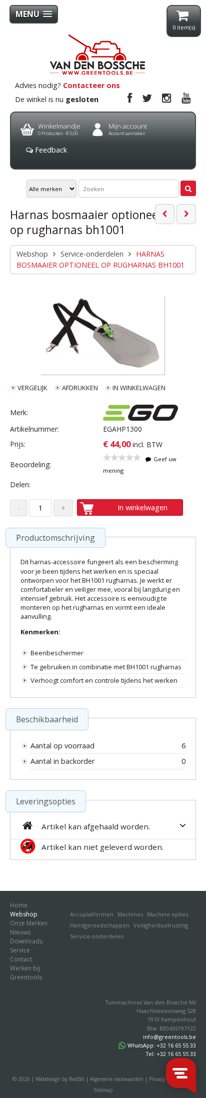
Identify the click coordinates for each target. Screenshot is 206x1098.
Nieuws (20, 932)
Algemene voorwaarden (117, 1078)
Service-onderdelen (92, 254)
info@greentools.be (169, 1036)
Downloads (26, 941)
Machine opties (167, 914)
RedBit (76, 1078)
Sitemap (103, 1089)
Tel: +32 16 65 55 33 (171, 1053)
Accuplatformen (92, 914)
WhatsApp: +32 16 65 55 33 (162, 1045)
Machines (130, 914)
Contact (21, 959)
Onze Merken (29, 923)
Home (19, 905)
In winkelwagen (143, 507)
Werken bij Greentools (26, 972)
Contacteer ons (91, 85)
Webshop (32, 254)
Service (20, 950)
